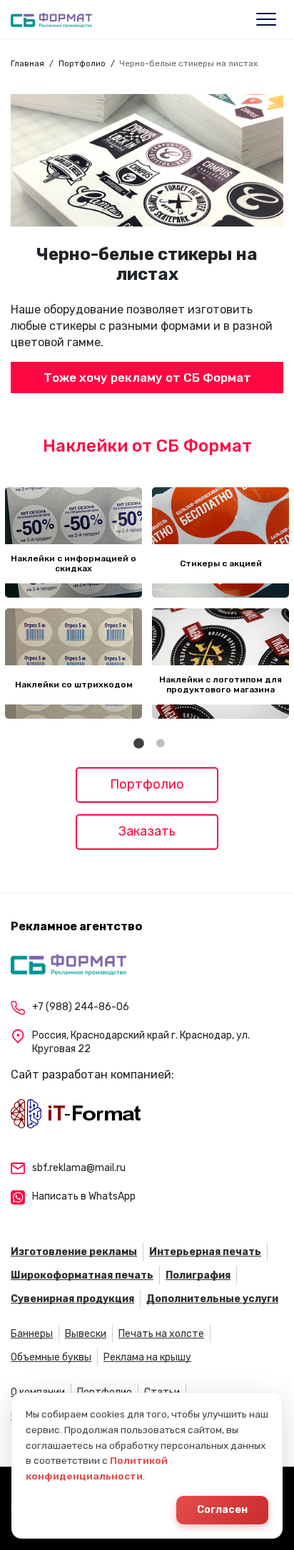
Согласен (222, 1510)
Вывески (85, 1334)
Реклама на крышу (147, 1357)
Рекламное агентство (76, 926)
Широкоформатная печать (82, 1275)
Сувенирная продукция (72, 1299)
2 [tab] (160, 743)
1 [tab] (139, 744)
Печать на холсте (161, 1334)
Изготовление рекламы (74, 1252)
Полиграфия (198, 1275)
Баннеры (32, 1334)
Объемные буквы (51, 1357)
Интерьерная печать (205, 1252)
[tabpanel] (73, 603)
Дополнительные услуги (212, 1299)
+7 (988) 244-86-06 (80, 1007)
